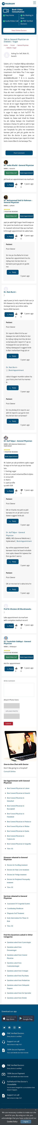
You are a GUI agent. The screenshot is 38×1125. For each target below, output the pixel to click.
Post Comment (19, 153)
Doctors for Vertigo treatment (16, 874)
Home (6, 45)
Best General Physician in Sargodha (19, 844)
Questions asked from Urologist (17, 971)
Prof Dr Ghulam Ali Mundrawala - (18, 609)
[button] (8, 723)
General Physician (22, 45)
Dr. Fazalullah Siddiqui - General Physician (17, 642)
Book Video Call (11, 173)
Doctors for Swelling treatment (17, 865)
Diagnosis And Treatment (15, 913)
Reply (11, 185)
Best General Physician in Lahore (18, 788)
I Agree (25, 1121)
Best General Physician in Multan (18, 826)
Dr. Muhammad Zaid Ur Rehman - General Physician (18, 201)
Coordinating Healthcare (15, 908)
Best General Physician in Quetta (18, 831)
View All (10, 848)
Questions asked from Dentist (17, 998)
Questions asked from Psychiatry (18, 976)
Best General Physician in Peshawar (19, 821)
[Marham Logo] (8, 3)
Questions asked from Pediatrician (18, 980)
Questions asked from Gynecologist (19, 942)
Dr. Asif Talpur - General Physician (18, 441)
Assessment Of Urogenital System (18, 904)
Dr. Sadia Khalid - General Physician (19, 165)
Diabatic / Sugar (11, 48)
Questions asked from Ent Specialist (19, 993)
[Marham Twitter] (4, 1027)
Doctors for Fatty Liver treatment (18, 870)
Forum (12, 45)
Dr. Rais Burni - (10, 292)
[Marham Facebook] (9, 1027)
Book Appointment (26, 173)
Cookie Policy (12, 1121)
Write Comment (9, 681)
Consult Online (10, 771)
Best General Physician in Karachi (18, 793)
